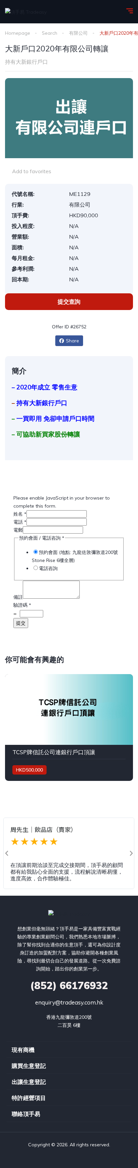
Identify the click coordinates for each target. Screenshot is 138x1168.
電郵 (18, 530)
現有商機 (23, 1049)
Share (72, 341)
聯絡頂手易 (26, 1113)
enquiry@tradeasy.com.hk (69, 1002)
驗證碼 (22, 605)
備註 (18, 597)
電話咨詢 (48, 568)
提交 (20, 623)
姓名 (19, 514)
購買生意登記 (29, 1065)
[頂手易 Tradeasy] (26, 11)
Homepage (17, 33)
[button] (6, 853)
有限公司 (78, 33)
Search (49, 33)
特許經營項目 (29, 1097)
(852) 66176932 (69, 985)
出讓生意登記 (29, 1081)
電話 (19, 522)
